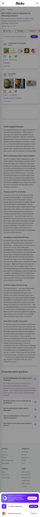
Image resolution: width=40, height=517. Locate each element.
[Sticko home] (20, 3)
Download (32, 498)
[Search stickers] (37, 3)
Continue (34, 513)
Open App (33, 506)
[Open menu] (3, 3)
